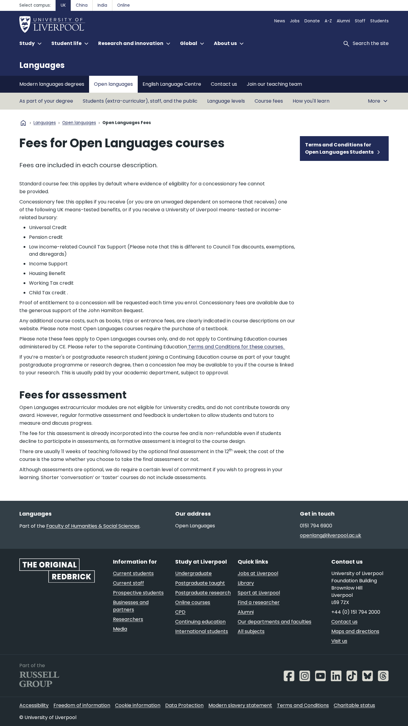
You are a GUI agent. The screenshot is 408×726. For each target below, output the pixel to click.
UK (63, 5)
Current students (133, 573)
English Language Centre (172, 84)
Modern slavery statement (240, 705)
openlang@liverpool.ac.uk (330, 535)
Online (123, 5)
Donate (312, 21)
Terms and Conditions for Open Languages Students (339, 148)
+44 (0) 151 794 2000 (355, 612)
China (82, 5)
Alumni (343, 21)
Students (379, 21)
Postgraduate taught (200, 583)
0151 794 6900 (316, 525)
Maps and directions (355, 631)
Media (120, 628)
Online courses (192, 602)
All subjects (251, 631)
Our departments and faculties (274, 621)
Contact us (224, 84)
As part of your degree (46, 101)
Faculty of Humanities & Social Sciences (93, 526)
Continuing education (200, 621)
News (279, 21)
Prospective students (138, 592)
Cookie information (137, 705)
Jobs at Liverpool (258, 573)
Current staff (128, 583)
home (23, 122)
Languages (42, 65)
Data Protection (184, 705)
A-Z (328, 21)
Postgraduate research (203, 592)
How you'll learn (311, 101)
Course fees (269, 101)
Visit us (339, 641)
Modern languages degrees (51, 84)
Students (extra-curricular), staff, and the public (140, 101)
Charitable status (354, 705)
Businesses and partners (131, 606)
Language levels (226, 101)
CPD (180, 612)
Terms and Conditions (303, 705)
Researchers (128, 619)
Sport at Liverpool (259, 592)
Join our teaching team (274, 84)
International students (201, 631)
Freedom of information (81, 705)
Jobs (295, 21)
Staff (360, 21)
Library (246, 583)
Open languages (113, 84)
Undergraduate (193, 573)
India (102, 5)
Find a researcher (259, 602)
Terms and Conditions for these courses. (236, 346)
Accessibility (34, 705)
